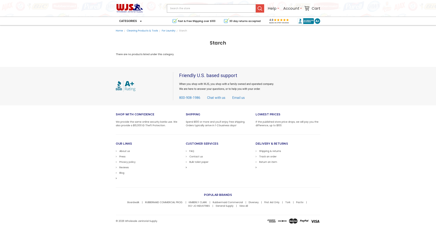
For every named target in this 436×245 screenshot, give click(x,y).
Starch (183, 30)
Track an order (268, 156)
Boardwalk (133, 202)
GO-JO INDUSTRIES (199, 206)
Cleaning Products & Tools (142, 30)
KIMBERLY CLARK (198, 202)
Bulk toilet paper (198, 162)
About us (124, 151)
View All (243, 206)
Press (122, 156)
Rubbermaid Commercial (228, 202)
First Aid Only (271, 202)
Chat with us (216, 98)
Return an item (268, 162)
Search (260, 8)
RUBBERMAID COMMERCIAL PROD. (164, 202)
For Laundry (168, 30)
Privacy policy (127, 162)
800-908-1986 (189, 98)
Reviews (124, 167)
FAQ (191, 151)
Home (119, 30)
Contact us (196, 156)
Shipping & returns (270, 151)
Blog (121, 173)
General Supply (224, 206)
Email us (238, 98)
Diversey (254, 202)
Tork (287, 202)
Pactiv (299, 202)
